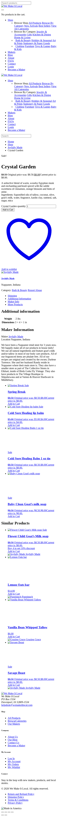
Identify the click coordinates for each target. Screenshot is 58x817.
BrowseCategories (17, 721)
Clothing (19, 46)
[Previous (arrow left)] (2, 815)
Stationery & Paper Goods (36, 43)
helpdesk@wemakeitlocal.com (16, 705)
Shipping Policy (16, 797)
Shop (10, 144)
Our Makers (14, 723)
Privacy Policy (15, 802)
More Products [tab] (15, 304)
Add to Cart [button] (14, 403)
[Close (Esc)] (12, 812)
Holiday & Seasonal (41, 40)
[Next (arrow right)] (6, 815)
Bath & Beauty (23, 40)
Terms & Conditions (18, 800)
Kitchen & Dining (42, 34)
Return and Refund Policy (21, 794)
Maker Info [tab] (13, 301)
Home (11, 141)
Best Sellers (44, 25)
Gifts (29, 34)
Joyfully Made (15, 147)
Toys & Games (42, 46)
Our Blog (12, 739)
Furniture (29, 46)
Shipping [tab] (12, 295)
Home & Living (22, 37)
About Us (13, 736)
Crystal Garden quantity (13, 206)
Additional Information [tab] (19, 298)
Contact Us (13, 742)
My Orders (13, 764)
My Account (14, 761)
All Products (35, 23)
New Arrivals (31, 25)
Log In (11, 758)
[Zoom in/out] (2, 812)
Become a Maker (16, 745)
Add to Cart (8, 210)
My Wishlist (14, 767)
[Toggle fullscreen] (6, 812)
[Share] (9, 812)
